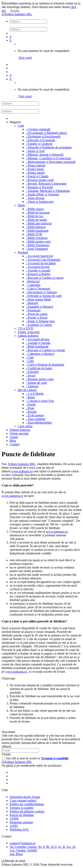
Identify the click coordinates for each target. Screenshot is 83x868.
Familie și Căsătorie (39, 143)
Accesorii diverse (38, 267)
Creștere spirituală (38, 129)
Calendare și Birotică (40, 353)
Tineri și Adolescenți (40, 201)
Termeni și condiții (21, 807)
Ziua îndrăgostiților (39, 422)
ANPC (14, 826)
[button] (45, 25)
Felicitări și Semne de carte (44, 296)
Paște (30, 408)
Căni (30, 357)
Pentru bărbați (35, 165)
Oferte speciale (19, 433)
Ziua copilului (35, 419)
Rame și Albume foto (40, 321)
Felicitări (32, 372)
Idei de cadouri (27, 390)
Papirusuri (33, 310)
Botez (30, 397)
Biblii (21, 205)
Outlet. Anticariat (28, 332)
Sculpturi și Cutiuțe (39, 324)
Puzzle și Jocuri (36, 317)
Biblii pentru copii (38, 241)
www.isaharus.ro (22, 471)
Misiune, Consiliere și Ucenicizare (48, 158)
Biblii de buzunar (38, 212)
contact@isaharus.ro (22, 843)
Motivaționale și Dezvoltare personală (51, 162)
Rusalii (31, 411)
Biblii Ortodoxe (37, 238)
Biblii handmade (37, 230)
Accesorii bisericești (39, 256)
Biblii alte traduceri (39, 223)
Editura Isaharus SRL (21, 464)
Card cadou (25, 426)
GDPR (14, 818)
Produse (23, 252)
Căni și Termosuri (38, 288)
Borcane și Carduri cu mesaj (44, 277)
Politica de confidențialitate (27, 804)
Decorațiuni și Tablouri (41, 292)
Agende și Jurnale (38, 270)
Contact (15, 444)
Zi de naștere (35, 415)
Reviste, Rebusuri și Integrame (46, 183)
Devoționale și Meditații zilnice (46, 133)
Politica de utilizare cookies (27, 811)
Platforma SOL (19, 829)
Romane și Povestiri (39, 187)
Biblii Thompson (37, 245)
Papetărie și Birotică (39, 306)
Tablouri (32, 386)
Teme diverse (35, 198)
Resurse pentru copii (40, 180)
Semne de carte (36, 382)
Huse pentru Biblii (38, 299)
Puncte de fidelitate (22, 815)
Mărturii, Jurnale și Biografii (44, 154)
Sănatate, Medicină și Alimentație (48, 191)
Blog (13, 440)
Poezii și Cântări (37, 176)
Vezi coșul (25, 57)
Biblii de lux (34, 216)
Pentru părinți (35, 172)
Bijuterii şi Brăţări (38, 274)
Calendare (33, 285)
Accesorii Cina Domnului (43, 259)
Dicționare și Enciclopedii (43, 136)
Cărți (30, 361)
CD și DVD (25, 328)
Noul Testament (37, 248)
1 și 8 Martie (35, 393)
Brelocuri (32, 281)
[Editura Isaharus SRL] (17, 14)
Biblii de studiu (36, 219)
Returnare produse (21, 822)
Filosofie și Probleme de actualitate (49, 147)
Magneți (32, 303)
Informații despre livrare (25, 797)
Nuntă (30, 404)
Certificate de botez (39, 368)
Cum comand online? (23, 800)
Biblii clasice (35, 209)
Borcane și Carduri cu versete (45, 350)
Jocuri (30, 375)
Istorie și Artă (35, 151)
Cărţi (21, 125)
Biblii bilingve (36, 227)
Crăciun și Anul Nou (40, 401)
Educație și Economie (40, 140)
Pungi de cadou (36, 314)
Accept (14, 10)
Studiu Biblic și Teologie (42, 194)
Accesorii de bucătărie (41, 263)
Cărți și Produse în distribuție (45, 364)
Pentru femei (35, 169)
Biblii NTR (34, 234)
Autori (14, 437)
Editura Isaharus (28, 335)
